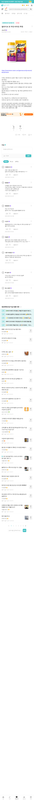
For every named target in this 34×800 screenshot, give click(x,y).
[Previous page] (9, 526)
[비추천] (10, 175)
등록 (28, 155)
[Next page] (26, 526)
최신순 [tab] (11, 161)
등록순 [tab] (17, 161)
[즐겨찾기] (21, 307)
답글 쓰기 (16, 174)
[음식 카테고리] (2, 9)
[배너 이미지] (17, 114)
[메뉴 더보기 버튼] (2, 13)
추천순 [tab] (6, 161)
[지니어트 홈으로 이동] (5, 5)
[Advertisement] (17, 18)
